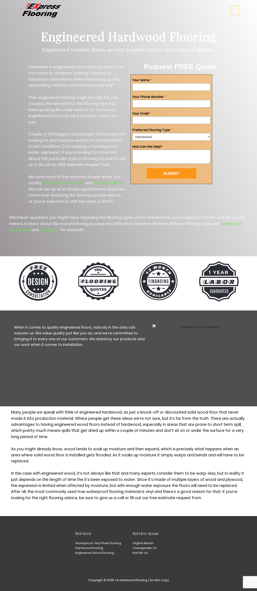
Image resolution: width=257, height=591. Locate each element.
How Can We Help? (147, 147)
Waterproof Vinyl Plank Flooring (98, 543)
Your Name (142, 80)
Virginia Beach (56, 183)
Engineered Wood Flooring (94, 553)
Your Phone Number (149, 97)
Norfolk (77, 183)
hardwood (50, 230)
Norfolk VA (140, 553)
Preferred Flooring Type (152, 130)
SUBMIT (171, 173)
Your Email (141, 114)
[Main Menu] (234, 10)
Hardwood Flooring (89, 548)
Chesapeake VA (109, 183)
